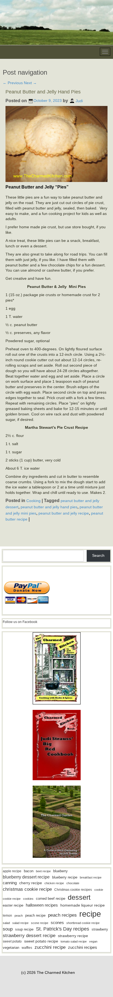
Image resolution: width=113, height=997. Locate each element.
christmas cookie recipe (27, 889)
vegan (93, 941)
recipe (90, 913)
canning (10, 883)
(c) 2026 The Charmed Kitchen (48, 972)
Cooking (33, 500)
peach (19, 915)
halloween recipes (42, 905)
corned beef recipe (50, 899)
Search (98, 555)
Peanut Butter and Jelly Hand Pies (43, 92)
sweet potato (12, 941)
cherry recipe (30, 883)
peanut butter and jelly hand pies (49, 507)
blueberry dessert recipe (26, 876)
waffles (27, 948)
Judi (79, 100)
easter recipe (13, 905)
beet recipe (43, 871)
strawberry (100, 929)
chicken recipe (54, 883)
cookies (28, 898)
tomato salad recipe (74, 941)
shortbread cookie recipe (83, 923)
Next (30, 83)
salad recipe (20, 923)
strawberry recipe (73, 936)
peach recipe (35, 915)
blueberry (60, 871)
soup (8, 929)
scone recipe (39, 923)
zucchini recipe (50, 947)
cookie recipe (12, 898)
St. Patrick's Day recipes (62, 929)
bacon (28, 871)
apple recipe (12, 871)
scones (57, 922)
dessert (79, 897)
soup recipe (24, 929)
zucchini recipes (82, 947)
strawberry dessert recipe (29, 935)
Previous (13, 83)
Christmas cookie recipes (73, 890)
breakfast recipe (90, 877)
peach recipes (62, 915)
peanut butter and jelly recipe (63, 513)
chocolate (72, 883)
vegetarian (11, 948)
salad (6, 923)
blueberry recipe (64, 877)
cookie (98, 889)
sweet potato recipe (41, 941)
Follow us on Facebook (20, 622)
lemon (7, 915)
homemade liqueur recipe (82, 905)
